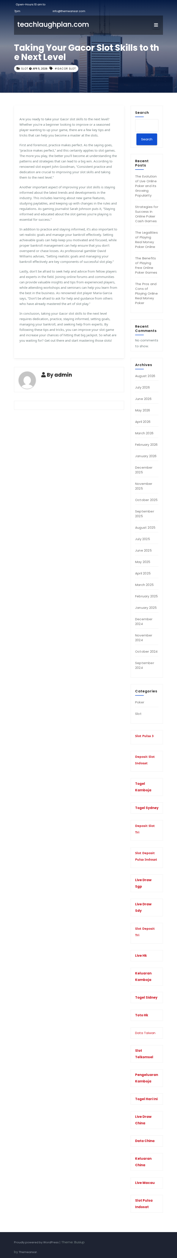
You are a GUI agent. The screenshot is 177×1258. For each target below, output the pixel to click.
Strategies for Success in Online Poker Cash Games (146, 214)
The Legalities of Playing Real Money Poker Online (146, 239)
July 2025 (142, 539)
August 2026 (145, 376)
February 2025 (146, 596)
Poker (139, 702)
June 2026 (143, 399)
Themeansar (28, 1252)
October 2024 (146, 651)
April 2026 (142, 421)
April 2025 (143, 573)
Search (142, 112)
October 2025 (146, 500)
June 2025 (143, 550)
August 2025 (145, 527)
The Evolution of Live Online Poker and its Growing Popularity (146, 186)
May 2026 (142, 410)
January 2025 (146, 607)
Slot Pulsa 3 (144, 736)
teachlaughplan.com (53, 24)
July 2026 (142, 387)
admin (63, 374)
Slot (24, 68)
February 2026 (146, 444)
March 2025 (144, 584)
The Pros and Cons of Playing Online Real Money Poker (146, 293)
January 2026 (145, 456)
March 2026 (144, 433)
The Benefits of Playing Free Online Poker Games (146, 265)
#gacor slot (65, 68)
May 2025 (142, 562)
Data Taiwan (145, 1033)
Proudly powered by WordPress (36, 1242)
